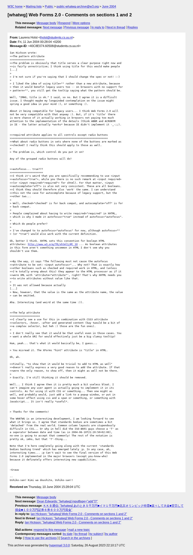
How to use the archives (41, 538)
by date (68, 533)
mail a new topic (79, 529)
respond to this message (50, 529)
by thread (81, 533)
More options (81, 23)
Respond (64, 23)
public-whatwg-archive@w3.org (78, 6)
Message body (46, 23)
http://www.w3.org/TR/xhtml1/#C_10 (53, 244)
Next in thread (115, 27)
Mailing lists (34, 6)
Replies (132, 27)
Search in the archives (75, 538)
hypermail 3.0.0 (59, 545)
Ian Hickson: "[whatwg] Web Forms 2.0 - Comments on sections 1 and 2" (79, 514)
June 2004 (109, 6)
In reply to (97, 27)
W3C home (15, 6)
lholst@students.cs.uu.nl (56, 37)
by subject (96, 533)
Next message (52, 27)
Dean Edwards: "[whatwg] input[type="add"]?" (67, 501)
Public (49, 6)
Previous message (76, 27)
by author (111, 533)
